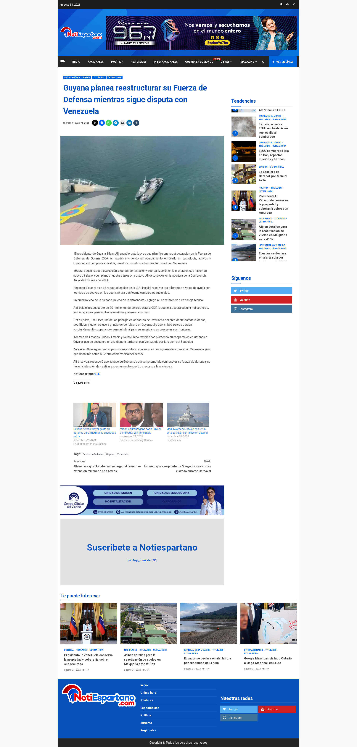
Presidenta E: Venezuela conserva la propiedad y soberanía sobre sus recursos (243, 201)
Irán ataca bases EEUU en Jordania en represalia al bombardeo (243, 127)
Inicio (144, 685)
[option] (262, 127)
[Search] (263, 61)
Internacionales (166, 61)
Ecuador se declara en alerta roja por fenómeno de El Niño (243, 254)
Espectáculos (149, 708)
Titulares (98, 77)
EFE (97, 374)
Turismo (146, 723)
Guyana (110, 454)
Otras (225, 61)
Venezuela (122, 454)
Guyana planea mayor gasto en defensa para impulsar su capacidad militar (94, 432)
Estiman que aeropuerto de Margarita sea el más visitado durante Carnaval (177, 466)
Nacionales (96, 61)
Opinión (263, 167)
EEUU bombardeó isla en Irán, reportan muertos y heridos (243, 151)
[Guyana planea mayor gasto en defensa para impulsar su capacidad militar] (94, 415)
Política (117, 61)
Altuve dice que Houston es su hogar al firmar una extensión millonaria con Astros (107, 466)
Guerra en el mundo (199, 61)
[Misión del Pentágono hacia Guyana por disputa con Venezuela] (141, 415)
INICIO (76, 61)
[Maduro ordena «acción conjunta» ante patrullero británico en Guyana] (188, 415)
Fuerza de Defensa (93, 454)
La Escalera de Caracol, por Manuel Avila (243, 174)
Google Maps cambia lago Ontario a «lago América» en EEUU (268, 623)
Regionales (139, 61)
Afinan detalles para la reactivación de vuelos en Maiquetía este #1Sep (243, 229)
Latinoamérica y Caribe (77, 77)
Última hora (114, 77)
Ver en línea (284, 61)
